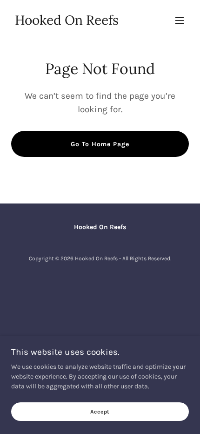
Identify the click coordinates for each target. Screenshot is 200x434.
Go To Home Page (100, 144)
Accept (100, 411)
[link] (67, 23)
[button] (179, 20)
